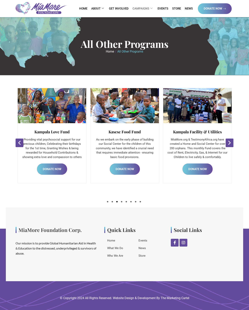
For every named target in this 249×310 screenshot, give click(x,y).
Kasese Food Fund (54, 131)
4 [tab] (122, 203)
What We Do (115, 248)
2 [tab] (113, 203)
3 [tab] (117, 203)
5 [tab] (127, 203)
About (96, 8)
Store (176, 8)
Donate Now (213, 8)
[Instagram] (183, 243)
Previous (19, 143)
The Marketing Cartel (175, 298)
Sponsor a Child (200, 131)
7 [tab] (136, 203)
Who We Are (115, 255)
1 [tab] (108, 203)
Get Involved (119, 8)
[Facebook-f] (175, 243)
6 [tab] (131, 203)
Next (229, 143)
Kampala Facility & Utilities (127, 131)
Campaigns (140, 8)
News (189, 8)
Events (163, 8)
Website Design (123, 298)
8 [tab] (141, 203)
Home (83, 8)
